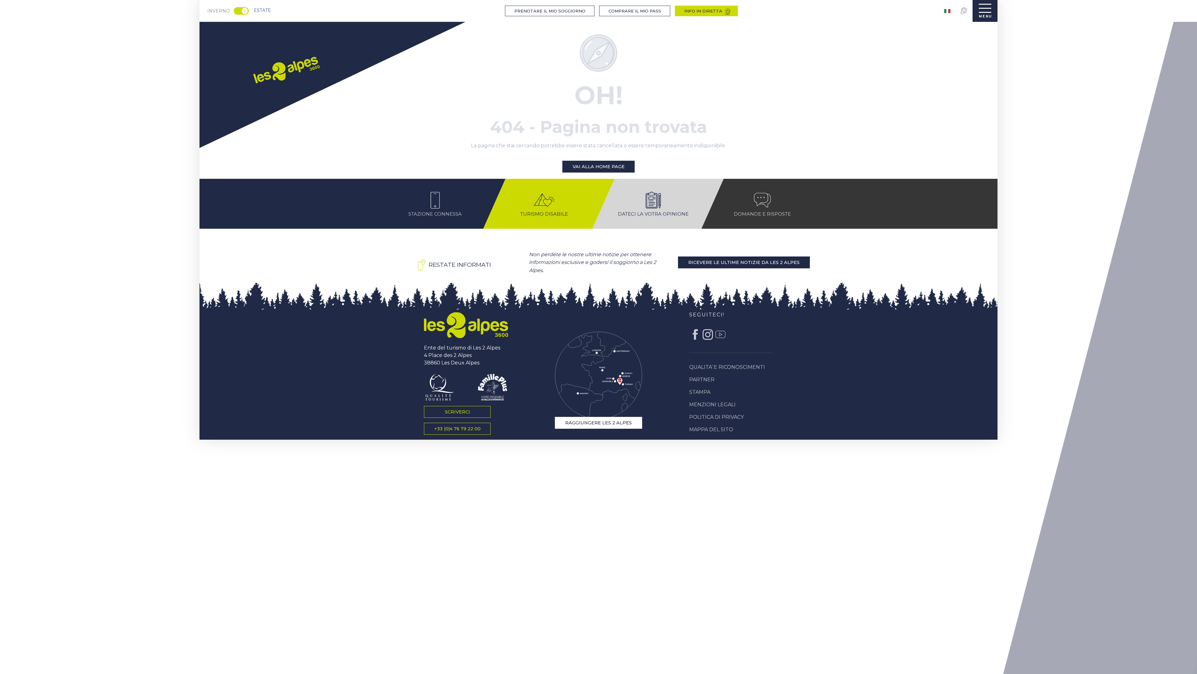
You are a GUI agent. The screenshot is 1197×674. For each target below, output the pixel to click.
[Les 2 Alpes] (466, 325)
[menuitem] (285, 69)
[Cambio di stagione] (243, 11)
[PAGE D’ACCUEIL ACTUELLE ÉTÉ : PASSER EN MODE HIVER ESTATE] (241, 11)
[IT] (948, 11)
